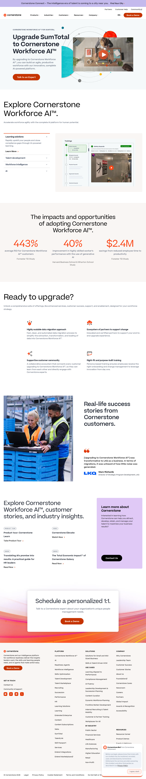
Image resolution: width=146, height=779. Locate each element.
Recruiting (59, 688)
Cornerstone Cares (124, 683)
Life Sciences (90, 744)
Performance (60, 697)
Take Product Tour (12, 540)
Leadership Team (123, 660)
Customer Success (124, 665)
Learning (58, 711)
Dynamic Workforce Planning (97, 700)
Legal (26, 775)
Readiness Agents (62, 665)
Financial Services (92, 735)
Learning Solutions (62, 706)
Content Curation (92, 696)
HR (56, 701)
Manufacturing (91, 748)
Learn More (10, 151)
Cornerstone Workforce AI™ (66, 656)
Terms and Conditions (75, 775)
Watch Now (57, 537)
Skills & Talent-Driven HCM (96, 663)
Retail (87, 758)
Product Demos (122, 739)
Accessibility (121, 711)
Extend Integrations (63, 752)
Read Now (8, 567)
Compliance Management (96, 679)
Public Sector (91, 730)
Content (58, 720)
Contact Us (112, 558)
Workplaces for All (92, 721)
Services (58, 747)
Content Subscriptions (64, 724)
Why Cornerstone (123, 656)
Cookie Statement (54, 775)
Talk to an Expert (26, 77)
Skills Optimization (62, 674)
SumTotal (59, 734)
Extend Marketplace (63, 756)
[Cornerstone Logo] (12, 15)
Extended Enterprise (63, 715)
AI (6, 171)
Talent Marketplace (63, 683)
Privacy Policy (38, 775)
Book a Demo (133, 15)
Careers (119, 692)
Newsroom (120, 688)
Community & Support (13, 689)
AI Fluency (89, 684)
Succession (59, 692)
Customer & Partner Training (97, 717)
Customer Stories (123, 669)
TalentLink (59, 738)
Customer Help (121, 9)
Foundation (121, 679)
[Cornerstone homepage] (25, 651)
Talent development (15, 158)
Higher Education (92, 753)
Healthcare (90, 739)
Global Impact (122, 701)
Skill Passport (60, 743)
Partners (108, 9)
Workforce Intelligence (64, 669)
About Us (120, 674)
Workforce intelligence (16, 164)
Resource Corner (123, 734)
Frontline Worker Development (98, 705)
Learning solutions (14, 136)
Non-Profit (89, 762)
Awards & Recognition (125, 706)
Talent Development (63, 679)
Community (136, 9)
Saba (57, 729)
